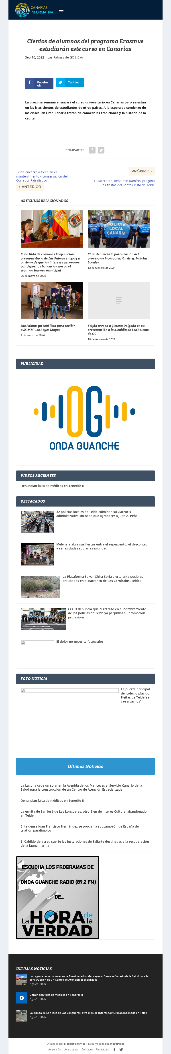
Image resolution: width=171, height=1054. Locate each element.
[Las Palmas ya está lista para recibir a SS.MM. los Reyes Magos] (52, 300)
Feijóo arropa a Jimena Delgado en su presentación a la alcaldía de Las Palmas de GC (118, 330)
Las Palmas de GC (61, 57)
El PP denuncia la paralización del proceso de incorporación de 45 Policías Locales (117, 258)
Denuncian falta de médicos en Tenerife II (52, 486)
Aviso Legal (71, 1049)
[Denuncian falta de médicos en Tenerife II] (21, 998)
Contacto (87, 1049)
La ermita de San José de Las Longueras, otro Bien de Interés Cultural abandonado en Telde (84, 813)
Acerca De (54, 1049)
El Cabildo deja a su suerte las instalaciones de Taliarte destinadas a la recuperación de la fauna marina (85, 843)
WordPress (117, 1044)
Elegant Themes (74, 1044)
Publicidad (102, 1049)
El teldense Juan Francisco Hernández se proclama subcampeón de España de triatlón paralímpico (80, 828)
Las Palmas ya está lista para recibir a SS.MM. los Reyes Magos (48, 328)
